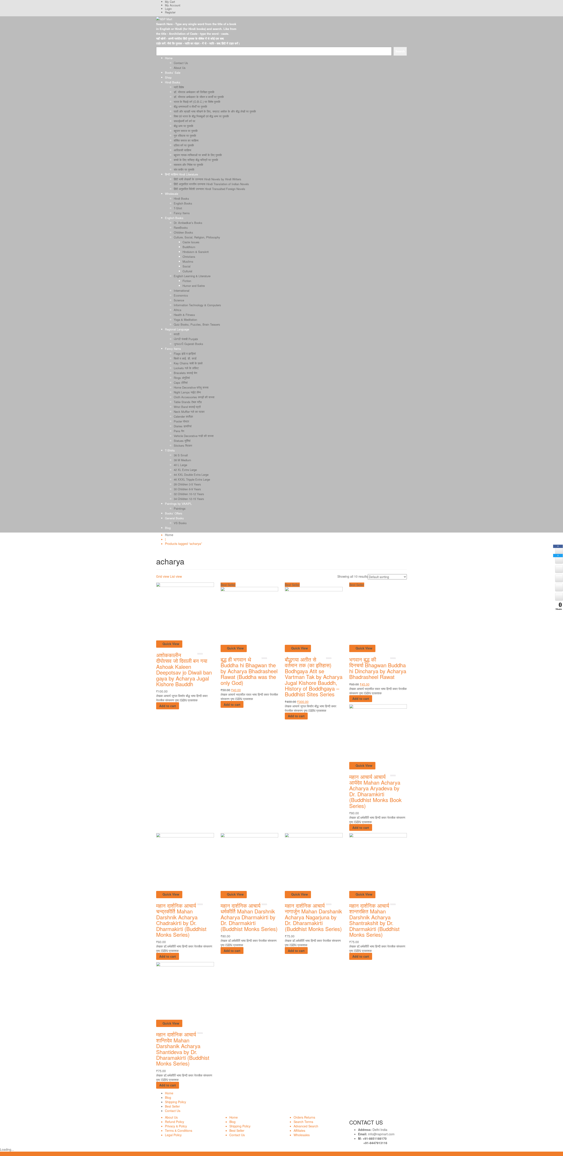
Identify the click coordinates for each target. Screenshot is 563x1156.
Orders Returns (304, 1117)
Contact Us (172, 1110)
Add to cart (167, 706)
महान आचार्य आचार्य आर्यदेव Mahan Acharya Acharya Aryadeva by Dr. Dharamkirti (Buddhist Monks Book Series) (375, 791)
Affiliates (299, 1130)
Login (168, 9)
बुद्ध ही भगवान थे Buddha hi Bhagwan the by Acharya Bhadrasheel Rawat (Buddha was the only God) (249, 670)
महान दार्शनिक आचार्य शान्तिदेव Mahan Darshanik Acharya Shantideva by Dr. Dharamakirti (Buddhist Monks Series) (182, 1048)
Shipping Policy (175, 1102)
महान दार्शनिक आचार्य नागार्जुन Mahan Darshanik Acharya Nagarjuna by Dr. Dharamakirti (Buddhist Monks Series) (313, 917)
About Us (171, 1117)
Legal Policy (173, 1135)
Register (170, 12)
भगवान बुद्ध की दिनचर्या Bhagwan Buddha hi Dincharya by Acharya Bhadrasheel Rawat (377, 667)
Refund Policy (174, 1121)
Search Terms (303, 1121)
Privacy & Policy (176, 1126)
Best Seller (172, 1106)
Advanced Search (306, 1126)
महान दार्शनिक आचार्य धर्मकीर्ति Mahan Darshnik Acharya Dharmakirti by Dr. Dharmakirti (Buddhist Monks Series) (249, 917)
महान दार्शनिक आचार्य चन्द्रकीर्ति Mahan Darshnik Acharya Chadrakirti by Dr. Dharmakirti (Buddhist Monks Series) (181, 920)
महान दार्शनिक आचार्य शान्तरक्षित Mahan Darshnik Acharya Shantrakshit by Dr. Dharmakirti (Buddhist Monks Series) (374, 920)
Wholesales (302, 1135)
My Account (172, 5)
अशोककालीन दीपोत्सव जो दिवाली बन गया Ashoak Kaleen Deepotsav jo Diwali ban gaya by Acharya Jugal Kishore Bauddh (184, 669)
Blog (168, 1097)
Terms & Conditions (178, 1130)
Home (169, 535)
